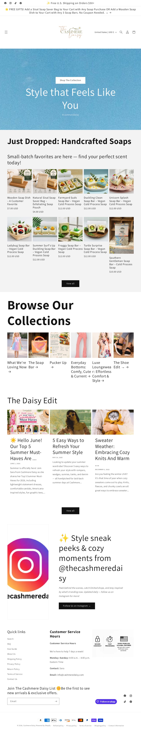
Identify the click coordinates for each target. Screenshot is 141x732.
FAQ (9, 644)
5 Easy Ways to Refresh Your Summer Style (68, 446)
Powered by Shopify (43, 725)
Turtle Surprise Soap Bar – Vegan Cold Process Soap (95, 249)
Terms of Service (14, 674)
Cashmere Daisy (29, 725)
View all (70, 283)
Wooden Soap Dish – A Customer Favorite (19, 201)
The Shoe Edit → (121, 364)
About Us (11, 654)
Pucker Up (58, 362)
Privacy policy (71, 726)
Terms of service (85, 726)
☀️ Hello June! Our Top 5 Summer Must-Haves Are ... (26, 449)
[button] (6, 32)
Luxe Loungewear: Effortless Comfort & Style (101, 371)
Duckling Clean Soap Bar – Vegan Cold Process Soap (95, 201)
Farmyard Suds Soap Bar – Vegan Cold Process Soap (69, 201)
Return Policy (13, 669)
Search (10, 638)
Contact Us (12, 679)
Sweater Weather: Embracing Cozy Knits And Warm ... (112, 452)
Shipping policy (100, 726)
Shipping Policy (14, 659)
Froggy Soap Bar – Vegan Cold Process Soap (70, 249)
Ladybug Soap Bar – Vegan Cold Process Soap (18, 249)
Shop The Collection (70, 80)
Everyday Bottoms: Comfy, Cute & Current (81, 369)
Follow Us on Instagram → (77, 605)
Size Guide (12, 649)
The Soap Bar (36, 364)
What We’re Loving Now (17, 365)
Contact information (116, 726)
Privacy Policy (13, 664)
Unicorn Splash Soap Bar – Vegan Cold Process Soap (120, 201)
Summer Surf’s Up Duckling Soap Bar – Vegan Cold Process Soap (44, 250)
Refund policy (58, 726)
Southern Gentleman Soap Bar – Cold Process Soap (120, 262)
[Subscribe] (56, 701)
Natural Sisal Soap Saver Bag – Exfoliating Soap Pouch (44, 202)
